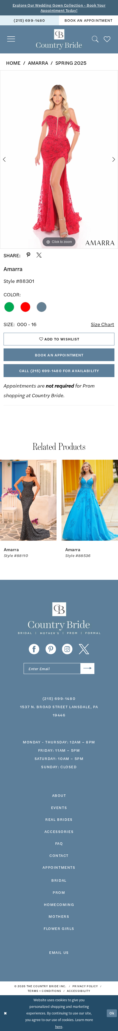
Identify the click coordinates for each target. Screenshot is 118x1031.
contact (59, 855)
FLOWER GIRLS (59, 928)
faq (59, 843)
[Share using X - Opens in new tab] (38, 255)
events (59, 807)
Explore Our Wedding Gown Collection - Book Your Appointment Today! (59, 7)
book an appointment (88, 20)
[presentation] (28, 500)
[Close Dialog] (5, 1013)
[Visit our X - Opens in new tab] (84, 649)
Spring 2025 (70, 62)
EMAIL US (59, 952)
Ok (111, 1013)
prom (59, 892)
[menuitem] (29, 20)
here (58, 1026)
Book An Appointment (59, 355)
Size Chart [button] (102, 324)
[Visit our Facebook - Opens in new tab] (34, 649)
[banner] (59, 39)
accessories (59, 831)
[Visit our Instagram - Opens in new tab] (67, 649)
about (59, 795)
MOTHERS (59, 916)
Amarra (38, 62)
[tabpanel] (59, 159)
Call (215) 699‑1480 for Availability (59, 370)
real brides (58, 819)
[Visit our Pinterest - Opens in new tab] (51, 649)
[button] (11, 39)
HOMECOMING (59, 904)
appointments (59, 867)
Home (13, 62)
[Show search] (95, 39)
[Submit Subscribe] (87, 668)
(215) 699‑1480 (29, 20)
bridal (59, 880)
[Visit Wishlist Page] (107, 39)
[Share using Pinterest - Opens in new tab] (28, 255)
